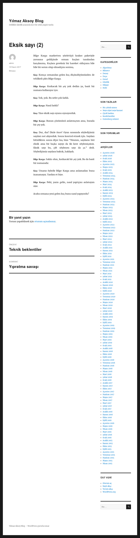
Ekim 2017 (107, 389)
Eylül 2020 (107, 291)
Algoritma (107, 68)
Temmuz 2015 (109, 455)
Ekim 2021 (107, 253)
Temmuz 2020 (109, 297)
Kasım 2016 (108, 414)
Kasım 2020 (108, 285)
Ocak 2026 (107, 158)
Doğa (105, 76)
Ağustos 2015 (108, 452)
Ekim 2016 (107, 417)
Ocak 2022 (107, 245)
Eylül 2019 (107, 322)
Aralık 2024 (108, 173)
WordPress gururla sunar (38, 526)
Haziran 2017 (108, 394)
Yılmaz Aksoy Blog (26, 20)
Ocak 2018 (107, 380)
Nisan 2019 (107, 337)
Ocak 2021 (107, 279)
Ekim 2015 (107, 446)
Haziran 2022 (108, 230)
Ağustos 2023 (108, 199)
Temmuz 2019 (109, 328)
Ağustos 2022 (108, 225)
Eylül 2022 (107, 222)
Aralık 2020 (108, 282)
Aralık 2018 (107, 348)
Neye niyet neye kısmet (113, 110)
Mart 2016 (107, 432)
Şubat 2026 (107, 156)
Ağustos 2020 (108, 294)
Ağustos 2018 (108, 360)
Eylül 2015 (107, 449)
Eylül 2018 (107, 357)
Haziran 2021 (108, 265)
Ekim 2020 (107, 288)
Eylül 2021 (107, 256)
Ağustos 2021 (108, 259)
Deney (105, 73)
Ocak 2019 (107, 345)
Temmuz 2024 (109, 176)
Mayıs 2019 (108, 334)
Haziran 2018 (108, 366)
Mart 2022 (107, 239)
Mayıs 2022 (108, 233)
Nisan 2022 (108, 236)
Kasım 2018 (108, 351)
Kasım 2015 (108, 443)
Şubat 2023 (107, 216)
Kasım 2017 (108, 386)
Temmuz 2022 (109, 227)
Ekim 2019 (107, 320)
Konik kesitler (109, 116)
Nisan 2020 (108, 305)
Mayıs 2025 (108, 167)
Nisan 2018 (107, 371)
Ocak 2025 (107, 170)
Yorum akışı (108, 489)
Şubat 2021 (107, 276)
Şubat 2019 (107, 343)
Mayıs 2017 (107, 397)
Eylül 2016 (107, 420)
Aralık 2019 (108, 314)
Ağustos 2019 (108, 325)
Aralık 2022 (108, 219)
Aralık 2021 (107, 248)
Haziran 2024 (108, 179)
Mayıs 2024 (108, 181)
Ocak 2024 (107, 187)
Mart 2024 (107, 184)
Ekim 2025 (107, 161)
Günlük (106, 82)
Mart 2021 (107, 273)
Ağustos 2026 (109, 153)
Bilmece (12, 70)
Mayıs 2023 (108, 207)
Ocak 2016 (107, 437)
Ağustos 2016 (108, 423)
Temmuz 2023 (109, 202)
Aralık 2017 (107, 383)
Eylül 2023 (107, 196)
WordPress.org (109, 492)
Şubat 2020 (107, 311)
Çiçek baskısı (108, 113)
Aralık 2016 (108, 412)
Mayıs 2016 (108, 426)
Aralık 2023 (108, 190)
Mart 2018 (107, 374)
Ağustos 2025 (108, 164)
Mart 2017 (107, 403)
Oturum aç (107, 483)
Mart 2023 (107, 213)
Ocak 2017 (107, 409)
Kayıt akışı (107, 486)
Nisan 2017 (107, 400)
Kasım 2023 (108, 193)
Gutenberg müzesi (111, 119)
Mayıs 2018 (107, 368)
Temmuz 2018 (109, 363)
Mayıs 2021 (107, 268)
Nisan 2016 (107, 429)
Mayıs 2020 (108, 302)
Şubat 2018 (107, 377)
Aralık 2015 (107, 440)
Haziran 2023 (108, 204)
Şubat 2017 (107, 406)
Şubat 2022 (107, 242)
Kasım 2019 (108, 317)
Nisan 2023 (107, 210)
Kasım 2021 (108, 250)
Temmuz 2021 (109, 262)
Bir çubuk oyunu (110, 107)
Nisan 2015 (107, 463)
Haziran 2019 (108, 331)
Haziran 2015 (108, 458)
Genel (105, 79)
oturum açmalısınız (45, 221)
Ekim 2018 (107, 354)
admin (11, 63)
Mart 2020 (107, 308)
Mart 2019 (107, 340)
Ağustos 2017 (108, 391)
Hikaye (106, 85)
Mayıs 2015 (107, 460)
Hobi (105, 88)
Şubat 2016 (107, 435)
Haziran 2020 (108, 299)
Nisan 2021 (107, 271)
